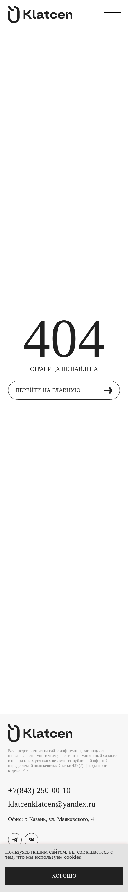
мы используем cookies (53, 857)
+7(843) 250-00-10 (39, 790)
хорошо (64, 876)
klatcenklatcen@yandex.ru (51, 804)
